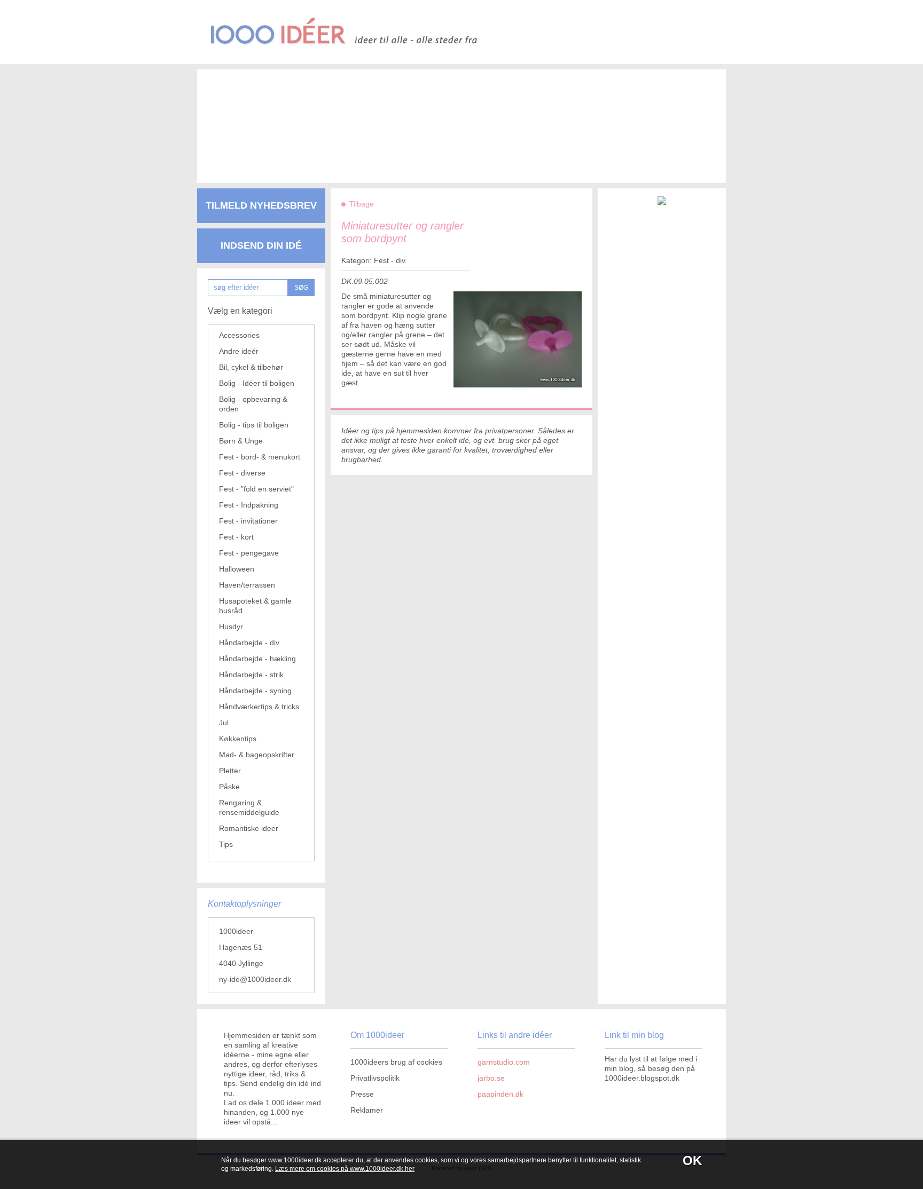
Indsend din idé (261, 245)
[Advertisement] (445, 117)
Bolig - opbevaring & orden (253, 404)
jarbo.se (491, 1078)
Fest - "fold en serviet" (256, 489)
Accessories (239, 335)
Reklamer (366, 1110)
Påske (229, 786)
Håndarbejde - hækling (257, 658)
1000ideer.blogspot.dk (642, 1078)
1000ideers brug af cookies (396, 1062)
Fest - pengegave (249, 553)
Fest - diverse (242, 473)
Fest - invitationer (248, 521)
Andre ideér (239, 351)
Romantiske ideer (248, 828)
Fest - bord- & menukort (259, 457)
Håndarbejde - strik (251, 674)
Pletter (230, 770)
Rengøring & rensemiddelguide (249, 807)
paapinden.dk (500, 1094)
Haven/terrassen (247, 585)
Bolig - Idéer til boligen (256, 383)
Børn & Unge (241, 441)
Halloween (236, 569)
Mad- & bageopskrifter (256, 754)
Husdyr (231, 626)
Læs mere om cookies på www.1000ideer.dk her (344, 1168)
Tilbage (361, 204)
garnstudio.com (504, 1062)
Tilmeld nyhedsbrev (261, 205)
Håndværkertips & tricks (259, 706)
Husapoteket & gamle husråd (255, 606)
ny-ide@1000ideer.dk (255, 979)
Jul (224, 722)
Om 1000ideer (377, 1035)
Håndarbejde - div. (250, 642)
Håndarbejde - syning (255, 690)
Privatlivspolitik (375, 1078)
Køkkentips (237, 738)
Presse (362, 1094)
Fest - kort (236, 537)
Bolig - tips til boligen (253, 425)
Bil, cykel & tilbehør (251, 367)
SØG (301, 287)
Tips (226, 844)
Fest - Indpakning (248, 505)
